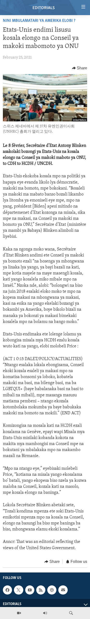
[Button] (79, 68)
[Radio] (45, 613)
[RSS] (40, 590)
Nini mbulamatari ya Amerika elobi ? (39, 21)
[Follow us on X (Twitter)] (18, 590)
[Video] (19, 613)
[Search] (71, 613)
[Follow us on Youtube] (29, 590)
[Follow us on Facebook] (7, 590)
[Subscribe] (62, 590)
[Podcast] (51, 590)
